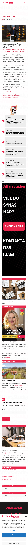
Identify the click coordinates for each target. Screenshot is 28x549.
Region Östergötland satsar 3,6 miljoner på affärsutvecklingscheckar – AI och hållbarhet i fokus (15, 122)
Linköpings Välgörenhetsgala (18, 94)
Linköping (9, 51)
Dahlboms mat (6, 94)
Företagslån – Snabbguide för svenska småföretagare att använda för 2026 (14, 153)
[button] (25, 516)
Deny (14, 539)
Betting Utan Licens (7, 473)
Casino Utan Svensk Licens (8, 476)
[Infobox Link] (14, 293)
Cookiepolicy (5, 547)
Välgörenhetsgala (7, 97)
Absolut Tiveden (19, 385)
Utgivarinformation (21, 547)
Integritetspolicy (12, 547)
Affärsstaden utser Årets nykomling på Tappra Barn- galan (13, 45)
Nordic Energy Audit (8, 95)
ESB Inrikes (6, 91)
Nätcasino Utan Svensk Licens (9, 469)
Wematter (15, 97)
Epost (4, 409)
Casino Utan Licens (6, 479)
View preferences (14, 543)
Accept (14, 535)
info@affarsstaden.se (8, 453)
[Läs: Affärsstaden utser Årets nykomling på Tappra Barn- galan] (14, 33)
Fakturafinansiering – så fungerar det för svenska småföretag (15, 142)
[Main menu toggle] (24, 2)
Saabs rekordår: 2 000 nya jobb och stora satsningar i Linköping (15, 133)
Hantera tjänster (13, 530)
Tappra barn (17, 95)
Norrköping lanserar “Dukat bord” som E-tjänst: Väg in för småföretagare (14, 175)
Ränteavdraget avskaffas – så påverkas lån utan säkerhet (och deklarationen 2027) (15, 164)
